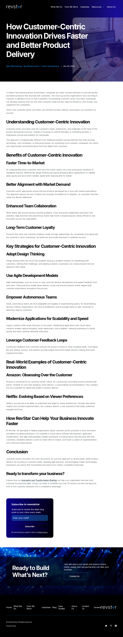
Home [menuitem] (9, 607)
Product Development (50, 66)
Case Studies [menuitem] (61, 607)
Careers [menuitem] (97, 607)
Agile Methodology (14, 66)
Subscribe (29, 526)
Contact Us (75, 576)
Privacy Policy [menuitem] (11, 626)
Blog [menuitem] (54, 607)
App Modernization (32, 66)
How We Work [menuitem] (71, 7)
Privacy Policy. (43, 532)
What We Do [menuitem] (56, 7)
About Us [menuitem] (111, 7)
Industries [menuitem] (84, 7)
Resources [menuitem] (96, 7)
